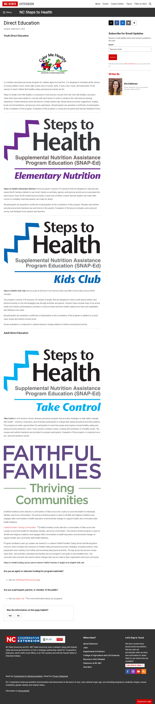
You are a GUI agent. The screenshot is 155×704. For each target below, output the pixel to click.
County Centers (117, 4)
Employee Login (144, 701)
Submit (113, 57)
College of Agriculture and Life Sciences (101, 655)
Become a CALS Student (94, 659)
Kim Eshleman (131, 83)
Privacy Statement (60, 676)
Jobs (85, 647)
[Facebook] (127, 671)
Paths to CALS (140, 4)
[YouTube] (138, 671)
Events (105, 4)
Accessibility (23, 691)
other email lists (130, 64)
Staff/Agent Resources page (28, 580)
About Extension (90, 644)
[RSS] (143, 671)
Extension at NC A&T (92, 663)
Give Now (87, 667)
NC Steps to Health (35, 12)
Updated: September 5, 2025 (14, 29)
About (97, 4)
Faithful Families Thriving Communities (20, 527)
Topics (129, 4)
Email (111, 45)
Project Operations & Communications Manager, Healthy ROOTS (136, 88)
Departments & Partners (94, 651)
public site (20, 598)
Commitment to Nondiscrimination (28, 676)
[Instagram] (133, 671)
